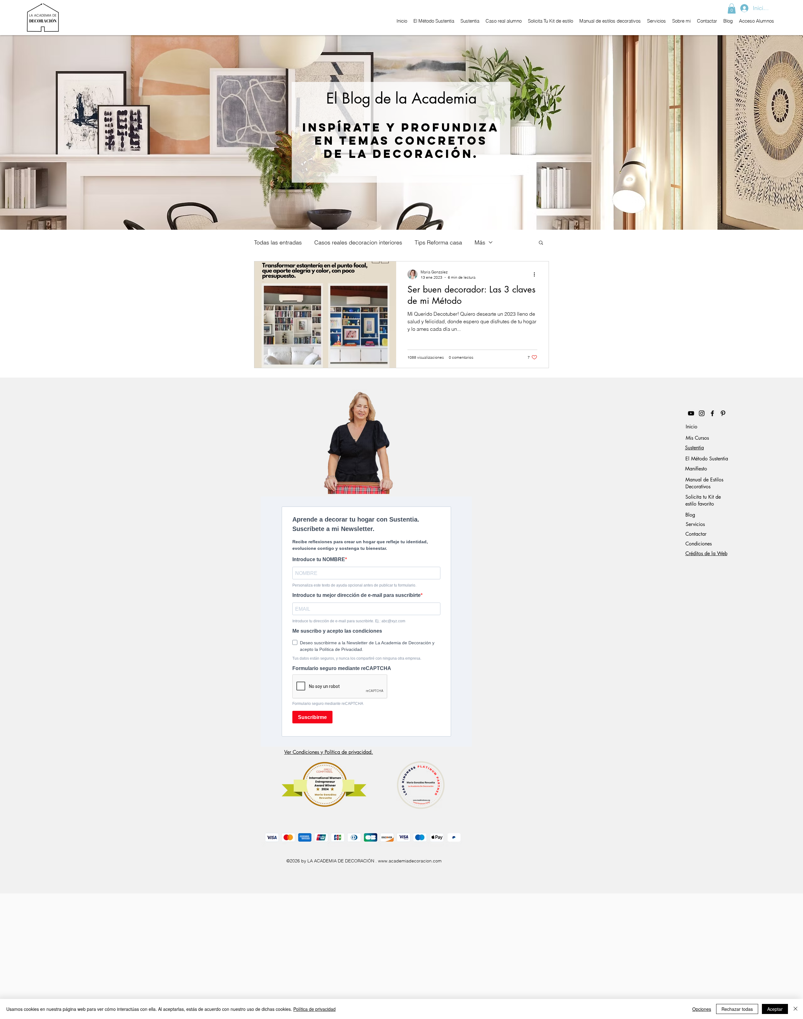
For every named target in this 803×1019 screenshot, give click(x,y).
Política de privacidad (314, 1009)
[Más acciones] (536, 274)
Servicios (695, 524)
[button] (731, 8)
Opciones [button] (701, 1009)
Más (480, 242)
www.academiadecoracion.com (410, 861)
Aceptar (775, 1009)
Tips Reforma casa (438, 242)
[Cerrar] (795, 1009)
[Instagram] (701, 413)
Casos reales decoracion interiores (358, 242)
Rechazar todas (737, 1009)
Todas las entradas (278, 242)
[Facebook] (712, 413)
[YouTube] (691, 413)
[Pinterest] (723, 413)
